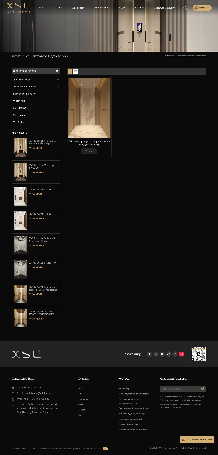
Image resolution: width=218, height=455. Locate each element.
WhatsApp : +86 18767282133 (33, 399)
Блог (80, 415)
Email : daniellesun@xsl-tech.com (35, 393)
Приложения (101, 8)
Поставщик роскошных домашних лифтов (130, 401)
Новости (139, 8)
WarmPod (19, 101)
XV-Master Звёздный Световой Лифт (42, 239)
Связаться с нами (163, 8)
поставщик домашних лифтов (133, 430)
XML (33, 449)
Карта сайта (20, 449)
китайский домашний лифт (132, 414)
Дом (80, 388)
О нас (59, 8)
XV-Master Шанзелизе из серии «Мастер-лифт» (43, 142)
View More (35, 148)
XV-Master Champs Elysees (42, 166)
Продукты (77, 8)
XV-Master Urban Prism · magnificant (41, 312)
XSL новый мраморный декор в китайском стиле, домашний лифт (89, 143)
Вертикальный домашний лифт (134, 408)
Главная (42, 8)
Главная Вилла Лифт (129, 424)
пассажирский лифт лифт (131, 419)
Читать (89, 151)
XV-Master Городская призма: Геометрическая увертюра (43, 288)
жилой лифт (124, 388)
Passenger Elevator (24, 94)
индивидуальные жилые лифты (134, 394)
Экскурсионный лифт (24, 87)
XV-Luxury (19, 115)
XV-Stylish (19, 122)
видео (121, 8)
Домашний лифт (21, 79)
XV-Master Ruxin (40, 189)
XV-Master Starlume (42, 262)
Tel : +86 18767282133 (29, 388)
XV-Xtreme (19, 108)
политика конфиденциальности (55, 449)
